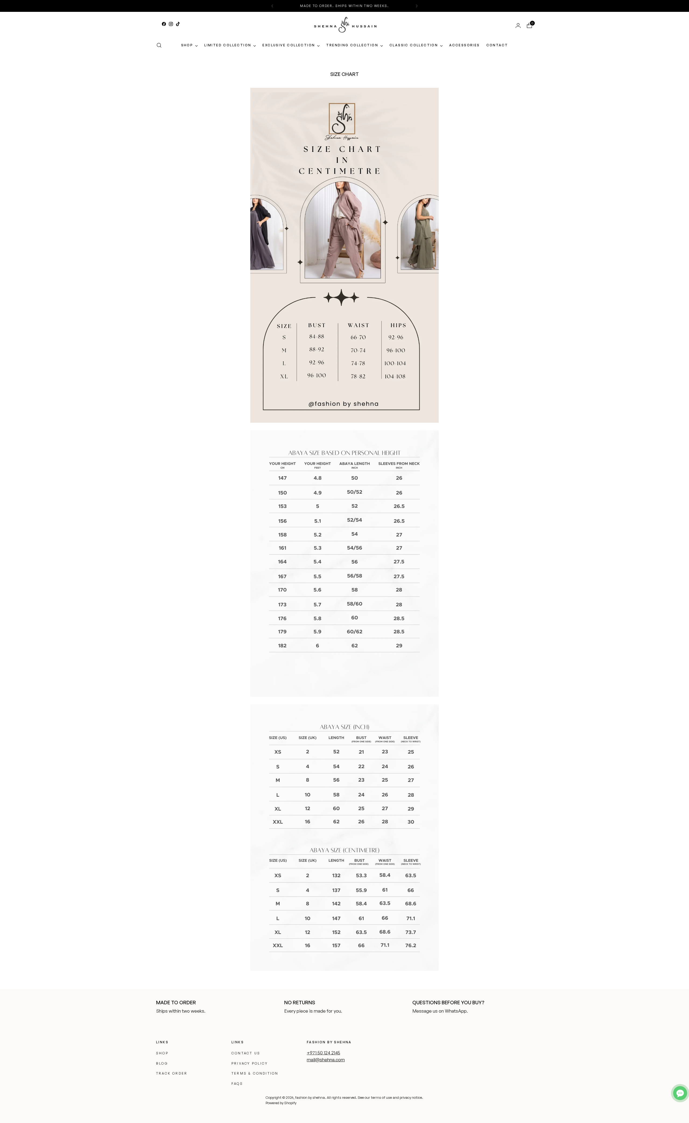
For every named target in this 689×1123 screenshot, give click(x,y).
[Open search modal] (159, 45)
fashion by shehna (310, 1097)
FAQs (237, 1084)
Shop (162, 1053)
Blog (162, 1063)
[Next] (417, 6)
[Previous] (272, 6)
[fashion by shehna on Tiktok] (177, 24)
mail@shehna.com (326, 1059)
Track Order (171, 1073)
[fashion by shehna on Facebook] (163, 24)
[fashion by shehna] (345, 24)
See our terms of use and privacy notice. (390, 1097)
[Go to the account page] (516, 25)
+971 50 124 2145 (323, 1052)
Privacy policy (249, 1063)
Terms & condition (254, 1073)
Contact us (245, 1053)
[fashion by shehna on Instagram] (170, 24)
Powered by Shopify (281, 1103)
